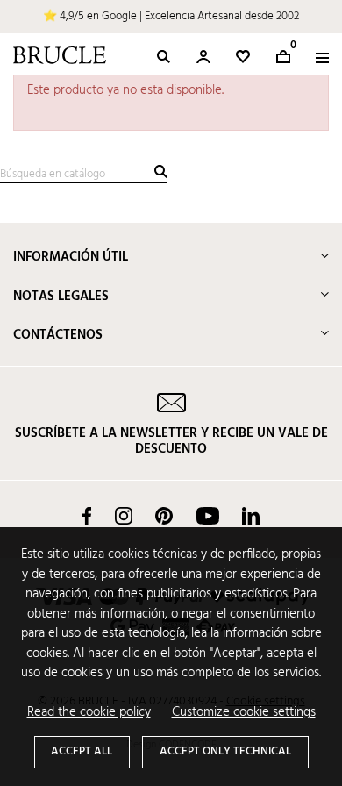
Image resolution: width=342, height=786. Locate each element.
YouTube (207, 516)
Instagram (123, 516)
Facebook (86, 516)
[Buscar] (160, 171)
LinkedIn (251, 516)
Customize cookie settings (244, 713)
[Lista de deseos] (243, 56)
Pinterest (164, 516)
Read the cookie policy (89, 713)
